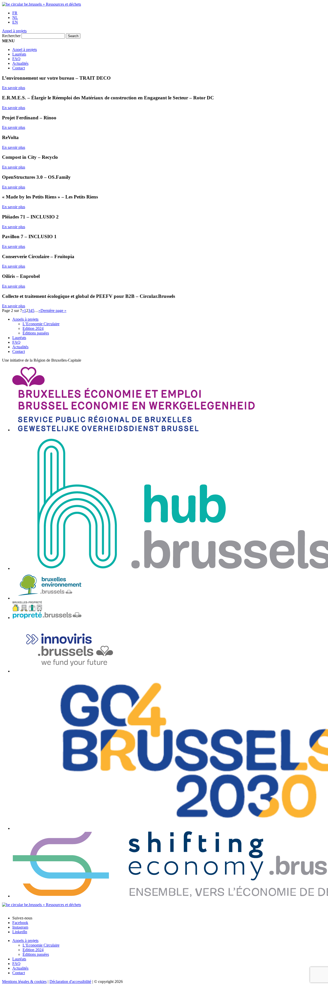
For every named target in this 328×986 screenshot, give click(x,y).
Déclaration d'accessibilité (70, 981)
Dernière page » (53, 310)
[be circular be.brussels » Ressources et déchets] (41, 4)
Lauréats (19, 54)
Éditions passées (36, 333)
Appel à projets (14, 31)
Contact (18, 68)
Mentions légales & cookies (24, 981)
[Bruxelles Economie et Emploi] (133, 430)
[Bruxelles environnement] (49, 598)
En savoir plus (13, 88)
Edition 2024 (33, 328)
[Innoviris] (76, 671)
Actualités (20, 63)
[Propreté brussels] (50, 617)
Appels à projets (25, 319)
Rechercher (11, 36)
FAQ (16, 59)
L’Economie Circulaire (41, 324)
